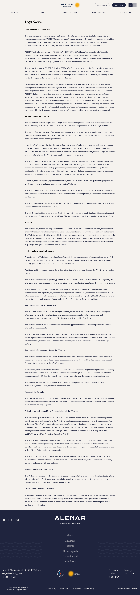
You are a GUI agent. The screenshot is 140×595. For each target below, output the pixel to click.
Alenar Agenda (70, 13)
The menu (14, 13)
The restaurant (97, 13)
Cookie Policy (64, 588)
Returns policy (89, 588)
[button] (5, 5)
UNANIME (134, 588)
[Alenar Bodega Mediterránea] (70, 5)
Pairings (42, 13)
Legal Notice (76, 588)
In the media (125, 13)
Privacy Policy (51, 588)
